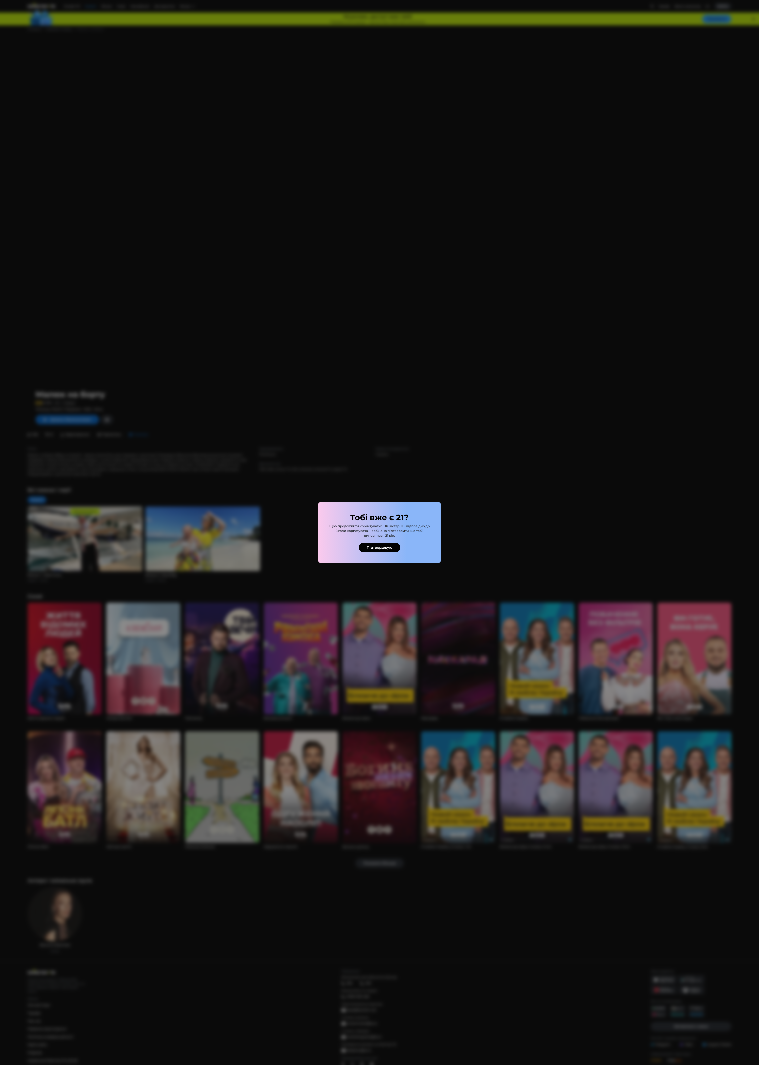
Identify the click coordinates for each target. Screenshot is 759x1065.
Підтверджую (379, 547)
